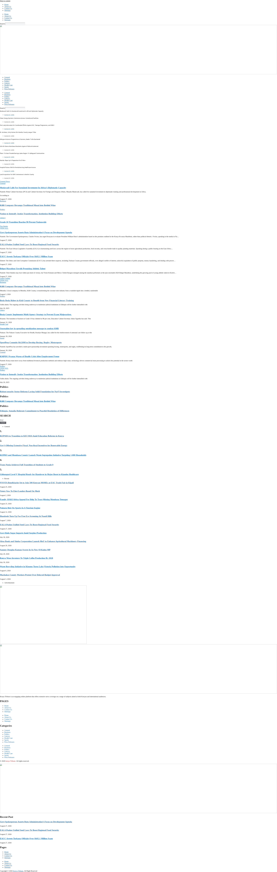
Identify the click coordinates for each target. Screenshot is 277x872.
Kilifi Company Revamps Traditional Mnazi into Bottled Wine (28, 205)
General (7, 77)
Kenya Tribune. (18, 871)
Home (6, 5)
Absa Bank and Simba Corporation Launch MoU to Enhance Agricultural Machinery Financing (43, 541)
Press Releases (9, 89)
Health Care (8, 85)
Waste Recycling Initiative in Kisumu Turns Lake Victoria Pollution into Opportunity (38, 566)
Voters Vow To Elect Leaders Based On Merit (20, 491)
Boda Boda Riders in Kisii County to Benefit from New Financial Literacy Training (37, 300)
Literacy (7, 83)
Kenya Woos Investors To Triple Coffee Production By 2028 (26, 558)
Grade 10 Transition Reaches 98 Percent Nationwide (23, 222)
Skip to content (5, 1)
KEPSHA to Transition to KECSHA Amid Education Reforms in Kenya (32, 436)
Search (2, 24)
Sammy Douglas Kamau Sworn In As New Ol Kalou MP (25, 550)
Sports (6, 87)
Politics (6, 81)
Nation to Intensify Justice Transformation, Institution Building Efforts (31, 214)
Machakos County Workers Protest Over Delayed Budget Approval (30, 575)
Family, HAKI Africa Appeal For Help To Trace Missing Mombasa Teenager (34, 499)
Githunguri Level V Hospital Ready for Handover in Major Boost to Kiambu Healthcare (39, 474)
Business (7, 79)
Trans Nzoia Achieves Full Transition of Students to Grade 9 (26, 465)
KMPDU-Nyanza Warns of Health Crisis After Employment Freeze (29, 356)
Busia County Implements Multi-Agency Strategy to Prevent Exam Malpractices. (36, 314)
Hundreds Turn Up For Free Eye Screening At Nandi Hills (26, 516)
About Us (7, 6)
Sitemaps (7, 10)
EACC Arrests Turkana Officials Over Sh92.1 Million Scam (26, 256)
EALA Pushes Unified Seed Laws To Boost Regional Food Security (29, 244)
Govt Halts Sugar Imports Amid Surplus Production (23, 533)
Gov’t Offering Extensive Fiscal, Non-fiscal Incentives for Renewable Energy (33, 445)
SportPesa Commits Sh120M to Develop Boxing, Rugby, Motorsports (31, 342)
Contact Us (8, 8)
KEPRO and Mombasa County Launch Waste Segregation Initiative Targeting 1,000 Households (43, 455)
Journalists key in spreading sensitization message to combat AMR (29, 328)
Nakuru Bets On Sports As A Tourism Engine (20, 508)
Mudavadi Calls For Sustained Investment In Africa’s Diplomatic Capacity (33, 188)
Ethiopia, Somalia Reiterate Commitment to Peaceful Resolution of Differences (34, 411)
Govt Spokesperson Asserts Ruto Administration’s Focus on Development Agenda (36, 232)
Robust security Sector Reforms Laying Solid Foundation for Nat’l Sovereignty (35, 391)
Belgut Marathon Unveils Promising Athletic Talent (22, 268)
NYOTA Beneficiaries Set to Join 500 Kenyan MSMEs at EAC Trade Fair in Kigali (37, 483)
